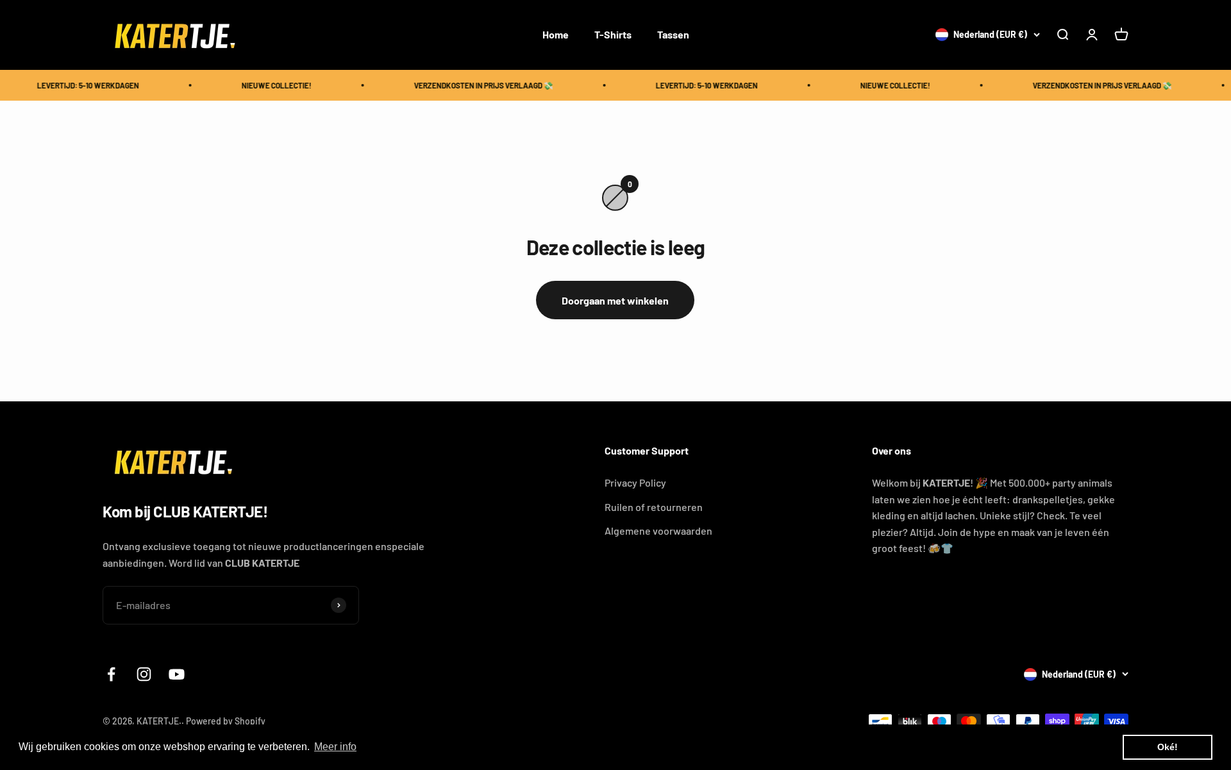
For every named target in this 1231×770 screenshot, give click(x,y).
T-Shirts (613, 34)
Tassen (673, 34)
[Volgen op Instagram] (144, 674)
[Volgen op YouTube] (176, 674)
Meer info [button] (335, 746)
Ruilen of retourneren (654, 507)
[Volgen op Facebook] (111, 674)
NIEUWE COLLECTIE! (270, 85)
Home (555, 34)
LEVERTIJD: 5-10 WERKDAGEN (81, 85)
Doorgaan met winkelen (615, 300)
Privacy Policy (635, 482)
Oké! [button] (1167, 747)
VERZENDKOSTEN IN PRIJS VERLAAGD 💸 (476, 85)
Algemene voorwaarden (658, 530)
